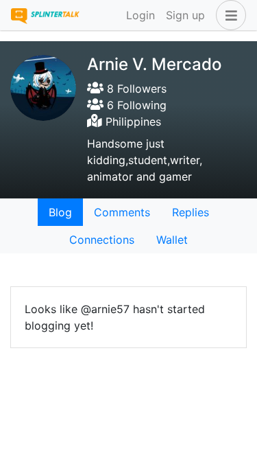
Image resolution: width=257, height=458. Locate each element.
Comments (122, 212)
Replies (190, 212)
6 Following (135, 105)
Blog (60, 212)
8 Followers (135, 88)
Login (140, 15)
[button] (228, 15)
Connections (101, 240)
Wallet (172, 240)
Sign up (185, 15)
